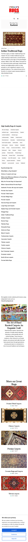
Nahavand (4, 150)
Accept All (14, 530)
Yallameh (23, 163)
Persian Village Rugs (7, 196)
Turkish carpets (5, 245)
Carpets (22, 132)
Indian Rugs (3, 48)
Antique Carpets (5, 218)
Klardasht (22, 145)
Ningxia (14, 150)
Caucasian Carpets (6, 239)
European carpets (6, 254)
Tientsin (18, 160)
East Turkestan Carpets (7, 251)
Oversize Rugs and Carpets (8, 202)
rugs (19, 158)
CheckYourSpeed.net (7, 301)
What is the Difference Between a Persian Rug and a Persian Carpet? (14, 177)
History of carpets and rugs (8, 174)
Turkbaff (4, 163)
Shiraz (3, 160)
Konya (8, 147)
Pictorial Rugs (20, 155)
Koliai (3, 147)
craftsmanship (5, 137)
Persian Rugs (18, 152)
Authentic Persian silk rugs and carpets (12, 187)
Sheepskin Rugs (5, 227)
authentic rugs (5, 132)
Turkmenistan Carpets (7, 236)
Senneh (23, 158)
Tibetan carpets (5, 242)
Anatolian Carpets (15, 129)
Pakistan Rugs (5, 224)
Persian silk (4, 155)
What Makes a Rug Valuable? (9, 171)
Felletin (12, 137)
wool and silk (11, 163)
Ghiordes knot (5, 140)
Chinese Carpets (5, 248)
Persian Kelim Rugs (6, 260)
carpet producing (14, 132)
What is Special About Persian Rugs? (11, 184)
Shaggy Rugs (4, 212)
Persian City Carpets (7, 190)
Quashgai (4, 158)
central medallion (6, 134)
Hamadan (12, 140)
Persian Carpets (5, 199)
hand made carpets (6, 142)
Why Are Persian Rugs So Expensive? (11, 181)
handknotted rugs (21, 140)
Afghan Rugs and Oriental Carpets (10, 208)
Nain (10, 150)
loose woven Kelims (15, 147)
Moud (23, 147)
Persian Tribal (12, 155)
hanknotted (15, 142)
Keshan (16, 145)
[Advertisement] (14, 104)
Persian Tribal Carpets (7, 193)
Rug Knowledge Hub (6, 168)
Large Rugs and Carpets (7, 205)
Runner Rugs (4, 221)
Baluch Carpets (5, 233)
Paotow (19, 150)
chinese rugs (15, 134)
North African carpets (7, 257)
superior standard (11, 160)
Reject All (14, 538)
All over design (5, 129)
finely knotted (19, 137)
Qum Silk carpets (12, 158)
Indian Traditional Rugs (11, 51)
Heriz (21, 142)
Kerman (11, 145)
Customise (14, 534)
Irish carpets (5, 145)
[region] (14, 528)
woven (17, 163)
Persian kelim (10, 152)
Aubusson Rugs (5, 230)
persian (3, 152)
